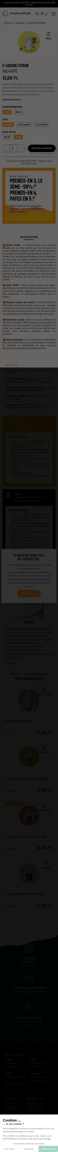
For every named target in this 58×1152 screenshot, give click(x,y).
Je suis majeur (29, 593)
